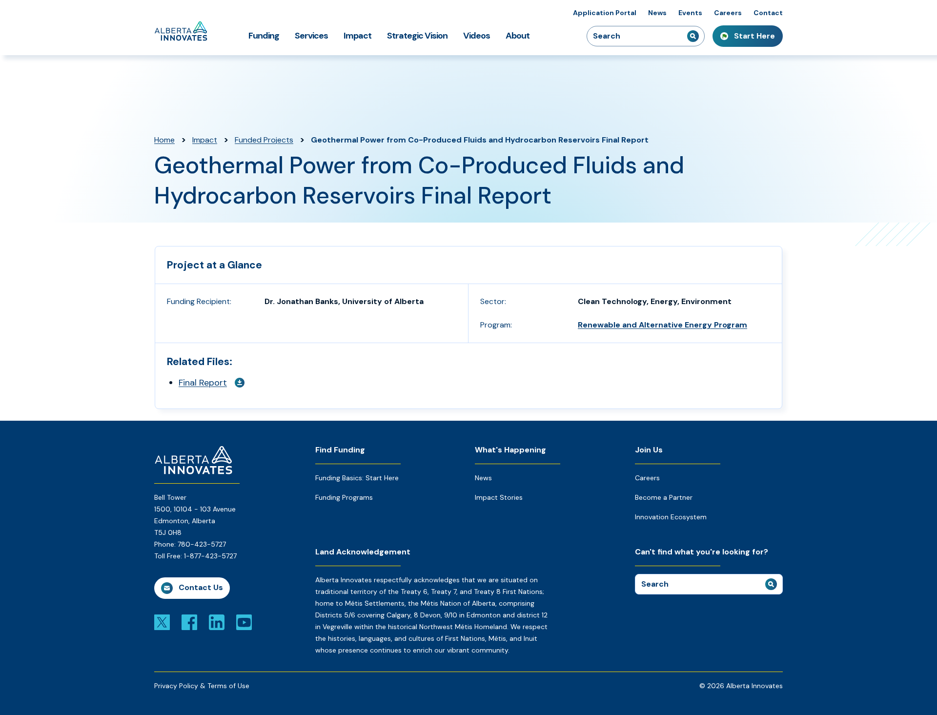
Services (311, 35)
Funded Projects (264, 140)
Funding (263, 35)
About (518, 35)
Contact (768, 12)
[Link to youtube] (244, 622)
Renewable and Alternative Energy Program (662, 325)
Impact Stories (499, 497)
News (657, 12)
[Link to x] (162, 622)
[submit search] (693, 36)
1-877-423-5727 (210, 556)
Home (164, 140)
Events (690, 12)
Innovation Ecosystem (671, 516)
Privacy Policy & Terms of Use (201, 685)
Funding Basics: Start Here (357, 477)
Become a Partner (664, 497)
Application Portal (604, 12)
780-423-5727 (202, 544)
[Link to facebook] (189, 622)
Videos (476, 35)
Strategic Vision (417, 35)
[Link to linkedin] (216, 622)
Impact (357, 35)
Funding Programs (344, 497)
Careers (728, 12)
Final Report (203, 382)
